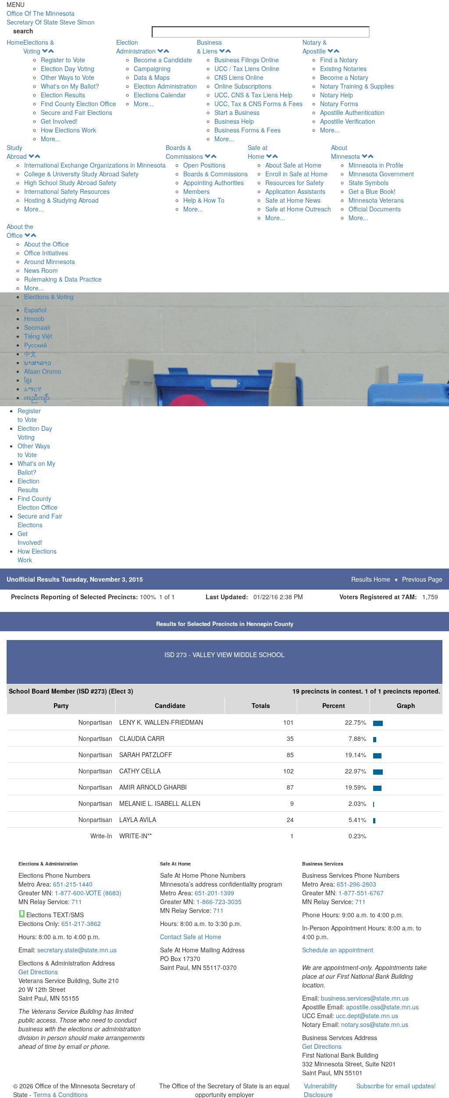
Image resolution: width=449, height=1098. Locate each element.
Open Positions (204, 165)
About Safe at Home (293, 165)
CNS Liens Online (239, 77)
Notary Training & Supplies (357, 86)
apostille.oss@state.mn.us (381, 1006)
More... (51, 138)
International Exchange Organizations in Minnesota (95, 165)
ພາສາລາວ (37, 362)
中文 (30, 353)
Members (196, 191)
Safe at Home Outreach (298, 208)
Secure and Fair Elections (76, 112)
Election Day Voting (67, 68)
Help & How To (203, 200)
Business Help (234, 121)
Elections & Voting (38, 46)
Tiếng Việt (38, 336)
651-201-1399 (214, 892)
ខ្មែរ (28, 380)
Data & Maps (152, 77)
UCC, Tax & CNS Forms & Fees (258, 103)
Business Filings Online (246, 59)
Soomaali (37, 327)
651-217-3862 (81, 923)
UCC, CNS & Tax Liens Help (253, 94)
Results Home (370, 579)
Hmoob (34, 318)
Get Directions (38, 971)
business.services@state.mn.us (364, 998)
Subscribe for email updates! (396, 1085)
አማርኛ (33, 388)
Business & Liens (209, 46)
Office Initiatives (46, 252)
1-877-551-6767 (361, 892)
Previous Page (422, 579)
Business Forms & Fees (247, 129)
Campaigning (152, 68)
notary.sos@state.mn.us (373, 1024)
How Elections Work (68, 129)
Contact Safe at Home (190, 936)
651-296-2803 (356, 884)
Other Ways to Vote (67, 77)
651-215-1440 (73, 884)
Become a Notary (344, 77)
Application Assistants (295, 191)
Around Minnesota (49, 261)
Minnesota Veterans (376, 200)
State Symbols (368, 182)
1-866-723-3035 (219, 901)
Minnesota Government (381, 173)
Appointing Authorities (213, 182)
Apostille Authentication (352, 112)
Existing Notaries (343, 68)
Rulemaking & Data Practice (63, 279)
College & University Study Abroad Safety (81, 173)
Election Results (63, 94)
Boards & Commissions (184, 152)
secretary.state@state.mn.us (76, 949)
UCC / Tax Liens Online (246, 68)
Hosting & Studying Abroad (61, 200)
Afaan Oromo (42, 371)
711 (76, 901)
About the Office (20, 231)
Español (35, 309)
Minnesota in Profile (376, 165)
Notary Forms (339, 103)
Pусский (35, 344)
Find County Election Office (78, 103)
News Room (41, 270)
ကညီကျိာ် (37, 397)
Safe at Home (257, 152)
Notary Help (336, 94)
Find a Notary (339, 59)
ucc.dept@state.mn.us (366, 1015)
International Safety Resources (67, 191)
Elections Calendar (160, 94)
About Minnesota (345, 152)
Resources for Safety (294, 182)
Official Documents (375, 208)
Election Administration (136, 46)
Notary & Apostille (315, 46)
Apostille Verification (347, 121)
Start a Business (237, 112)
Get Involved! (59, 121)
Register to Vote (63, 59)
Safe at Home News (293, 200)
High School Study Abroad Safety (70, 182)
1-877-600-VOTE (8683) (88, 892)
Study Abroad (17, 152)
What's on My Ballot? (70, 86)
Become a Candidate (163, 59)
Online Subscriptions (242, 86)
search (23, 30)
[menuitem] (69, 90)
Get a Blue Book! (372, 191)
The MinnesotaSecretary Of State (51, 17)
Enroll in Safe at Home (296, 173)
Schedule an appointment (337, 949)
